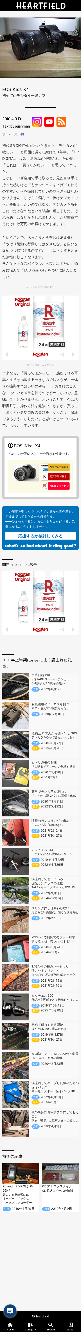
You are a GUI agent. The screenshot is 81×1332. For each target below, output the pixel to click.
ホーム (7, 134)
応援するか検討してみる (40, 536)
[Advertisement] (40, 1261)
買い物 (19, 134)
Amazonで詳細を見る (55, 468)
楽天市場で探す (58, 476)
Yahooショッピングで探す (55, 487)
